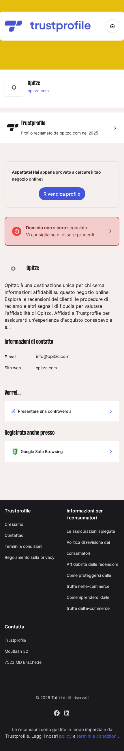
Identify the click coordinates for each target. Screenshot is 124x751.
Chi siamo (14, 524)
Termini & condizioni (23, 546)
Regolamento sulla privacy (30, 557)
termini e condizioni (97, 736)
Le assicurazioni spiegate (91, 531)
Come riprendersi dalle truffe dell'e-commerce (88, 603)
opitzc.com (38, 90)
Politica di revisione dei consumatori (88, 548)
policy (65, 736)
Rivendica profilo (62, 194)
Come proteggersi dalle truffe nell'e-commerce (89, 581)
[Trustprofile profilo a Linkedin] (67, 712)
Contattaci (14, 535)
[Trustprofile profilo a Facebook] (57, 712)
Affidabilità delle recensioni (92, 564)
